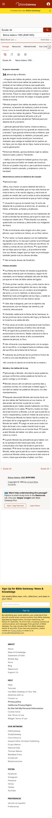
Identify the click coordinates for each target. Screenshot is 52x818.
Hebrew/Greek (30, 46)
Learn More (35, 505)
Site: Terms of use (16, 715)
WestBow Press (15, 754)
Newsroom (13, 669)
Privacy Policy (16, 630)
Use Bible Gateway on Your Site (22, 691)
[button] (48, 4)
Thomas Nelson (15, 751)
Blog (10, 665)
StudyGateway (14, 734)
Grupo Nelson (14, 744)
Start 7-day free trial (15, 505)
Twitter (11, 787)
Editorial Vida (14, 747)
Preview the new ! (26, 10)
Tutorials (12, 688)
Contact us (13, 698)
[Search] (47, 30)
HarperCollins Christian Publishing (23, 741)
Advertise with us (16, 695)
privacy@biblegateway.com (13, 633)
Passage (5, 46)
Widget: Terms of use (17, 718)
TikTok (11, 784)
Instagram (12, 777)
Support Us (13, 672)
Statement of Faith (16, 655)
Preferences (13, 806)
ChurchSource (14, 737)
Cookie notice (14, 711)
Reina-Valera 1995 (16, 477)
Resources (16, 46)
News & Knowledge (17, 652)
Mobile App (13, 659)
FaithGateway (14, 731)
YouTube (12, 790)
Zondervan (13, 758)
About (10, 649)
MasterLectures (15, 761)
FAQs (10, 685)
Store (10, 662)
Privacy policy (14, 701)
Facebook (12, 773)
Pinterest (12, 780)
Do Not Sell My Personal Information (25, 708)
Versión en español (16, 803)
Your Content (44, 46)
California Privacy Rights (20, 705)
